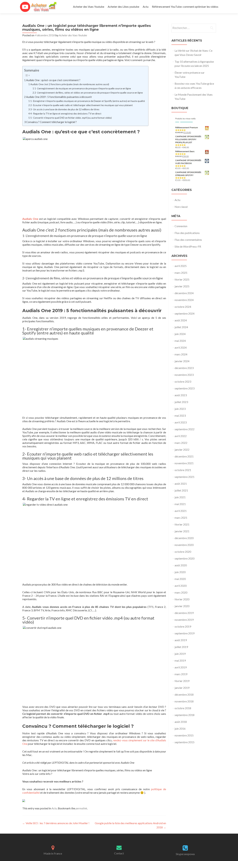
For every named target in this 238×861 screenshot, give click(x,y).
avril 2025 (181, 265)
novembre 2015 (184, 735)
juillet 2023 (181, 402)
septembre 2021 (184, 476)
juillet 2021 (181, 490)
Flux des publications (187, 232)
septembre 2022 (184, 429)
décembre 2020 (184, 538)
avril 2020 (181, 585)
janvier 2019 (182, 687)
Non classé (181, 206)
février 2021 (182, 524)
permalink (81, 808)
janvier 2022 (182, 449)
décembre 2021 (184, 456)
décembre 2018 (184, 694)
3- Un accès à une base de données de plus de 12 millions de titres (64, 109)
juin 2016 (180, 728)
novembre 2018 (184, 701)
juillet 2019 (181, 646)
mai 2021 (180, 504)
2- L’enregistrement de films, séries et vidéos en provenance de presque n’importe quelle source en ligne (88, 92)
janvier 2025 (182, 286)
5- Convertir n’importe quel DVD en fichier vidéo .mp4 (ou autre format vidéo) (71, 117)
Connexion (181, 226)
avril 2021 (181, 510)
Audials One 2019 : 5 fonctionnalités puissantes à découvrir (59, 96)
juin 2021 (180, 497)
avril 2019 (181, 667)
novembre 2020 (184, 544)
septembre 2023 (184, 388)
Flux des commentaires (188, 239)
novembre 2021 (184, 463)
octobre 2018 (183, 708)
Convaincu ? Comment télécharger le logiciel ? (51, 122)
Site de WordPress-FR (188, 246)
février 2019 (182, 681)
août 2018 (181, 721)
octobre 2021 (183, 470)
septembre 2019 (184, 633)
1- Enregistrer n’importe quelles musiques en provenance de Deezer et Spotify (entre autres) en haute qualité (87, 101)
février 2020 (182, 599)
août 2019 (181, 640)
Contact (119, 853)
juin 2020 (180, 572)
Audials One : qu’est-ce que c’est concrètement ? (53, 80)
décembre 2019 (184, 612)
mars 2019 (181, 674)
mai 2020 (180, 578)
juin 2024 (180, 334)
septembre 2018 (184, 715)
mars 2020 (181, 592)
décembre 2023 (184, 368)
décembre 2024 (184, 293)
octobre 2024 (183, 306)
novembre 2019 (184, 619)
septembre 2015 (184, 742)
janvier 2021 (182, 531)
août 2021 (181, 483)
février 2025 (182, 279)
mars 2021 (181, 517)
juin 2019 (180, 653)
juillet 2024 (181, 327)
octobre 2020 (183, 551)
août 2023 (181, 395)
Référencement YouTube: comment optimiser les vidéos (185, 6)
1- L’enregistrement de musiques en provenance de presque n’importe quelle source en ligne (82, 88)
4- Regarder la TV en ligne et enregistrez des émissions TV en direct (65, 113)
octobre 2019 (183, 626)
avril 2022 (181, 436)
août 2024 (181, 320)
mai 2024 (180, 340)
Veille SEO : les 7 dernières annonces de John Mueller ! (55, 823)
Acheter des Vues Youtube (88, 6)
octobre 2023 (183, 381)
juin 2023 (180, 408)
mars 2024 (181, 354)
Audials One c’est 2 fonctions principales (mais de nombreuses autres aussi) (69, 84)
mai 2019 (180, 660)
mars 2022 (181, 442)
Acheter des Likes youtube (123, 6)
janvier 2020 (182, 606)
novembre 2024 (184, 299)
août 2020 (181, 565)
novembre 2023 (184, 374)
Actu (145, 6)
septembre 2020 (184, 558)
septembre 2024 (184, 313)
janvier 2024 (182, 361)
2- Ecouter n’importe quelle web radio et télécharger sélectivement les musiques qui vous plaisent (81, 105)
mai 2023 (180, 415)
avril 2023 (181, 422)
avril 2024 (181, 347)
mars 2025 (181, 272)
